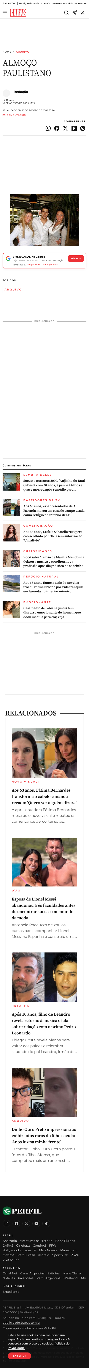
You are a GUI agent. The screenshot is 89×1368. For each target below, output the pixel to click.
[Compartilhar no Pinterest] (82, 128)
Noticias (9, 1278)
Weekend (71, 1278)
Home (7, 52)
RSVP (75, 1255)
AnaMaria (10, 1241)
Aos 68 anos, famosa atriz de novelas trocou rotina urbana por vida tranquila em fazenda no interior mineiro (53, 587)
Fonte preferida (50, 264)
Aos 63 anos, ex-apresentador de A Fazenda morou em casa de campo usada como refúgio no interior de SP (53, 510)
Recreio (43, 1255)
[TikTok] (46, 1223)
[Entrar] (82, 12)
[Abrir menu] (5, 13)
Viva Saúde (11, 1260)
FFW (52, 1245)
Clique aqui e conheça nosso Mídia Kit (29, 1328)
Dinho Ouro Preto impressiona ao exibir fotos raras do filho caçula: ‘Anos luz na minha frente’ (44, 1135)
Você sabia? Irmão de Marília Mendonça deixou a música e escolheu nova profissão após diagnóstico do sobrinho (53, 561)
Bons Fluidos (65, 1241)
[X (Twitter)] (26, 1223)
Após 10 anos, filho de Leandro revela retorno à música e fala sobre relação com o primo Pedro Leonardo (44, 1023)
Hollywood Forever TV (19, 1250)
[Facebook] (16, 1223)
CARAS (8, 1245)
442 (83, 1278)
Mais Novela (48, 1250)
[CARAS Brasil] (18, 12)
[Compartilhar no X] (65, 128)
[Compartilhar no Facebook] (56, 128)
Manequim (68, 1250)
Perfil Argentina (48, 1278)
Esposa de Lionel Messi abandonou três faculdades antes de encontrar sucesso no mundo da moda (43, 908)
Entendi (19, 1355)
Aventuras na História (36, 1241)
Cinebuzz (23, 1245)
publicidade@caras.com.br (21, 1322)
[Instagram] (6, 1223)
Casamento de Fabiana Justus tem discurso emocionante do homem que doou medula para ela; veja (52, 612)
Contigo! (39, 1245)
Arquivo (23, 52)
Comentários (16, 115)
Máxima (8, 1255)
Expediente (11, 1292)
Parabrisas (25, 1278)
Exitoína (54, 1273)
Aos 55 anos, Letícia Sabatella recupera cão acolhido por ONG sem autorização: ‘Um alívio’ (53, 536)
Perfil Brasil (26, 1255)
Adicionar (75, 258)
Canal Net (10, 1273)
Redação (21, 92)
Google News (33, 264)
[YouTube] (36, 1223)
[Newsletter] (74, 12)
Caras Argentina (32, 1273)
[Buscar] (66, 12)
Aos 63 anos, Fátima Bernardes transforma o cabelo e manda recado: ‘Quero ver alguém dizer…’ (44, 796)
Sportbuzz (60, 1255)
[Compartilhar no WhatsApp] (48, 128)
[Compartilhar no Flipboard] (74, 128)
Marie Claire (72, 1273)
